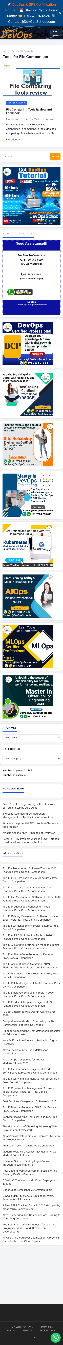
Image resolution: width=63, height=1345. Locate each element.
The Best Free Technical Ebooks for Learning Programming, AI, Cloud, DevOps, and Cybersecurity (29, 1228)
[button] (56, 1338)
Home (5, 51)
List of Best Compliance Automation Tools (27, 1189)
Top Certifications (21, 1326)
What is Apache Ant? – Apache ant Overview (29, 832)
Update (27, 1330)
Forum (11, 1330)
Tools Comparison (17, 103)
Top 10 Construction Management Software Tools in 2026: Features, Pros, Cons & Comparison (28, 1092)
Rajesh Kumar (12, 119)
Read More (13, 139)
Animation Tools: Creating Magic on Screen (28, 1145)
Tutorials (47, 1326)
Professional (48, 1330)
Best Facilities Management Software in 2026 (29, 1101)
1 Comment (50, 119)
